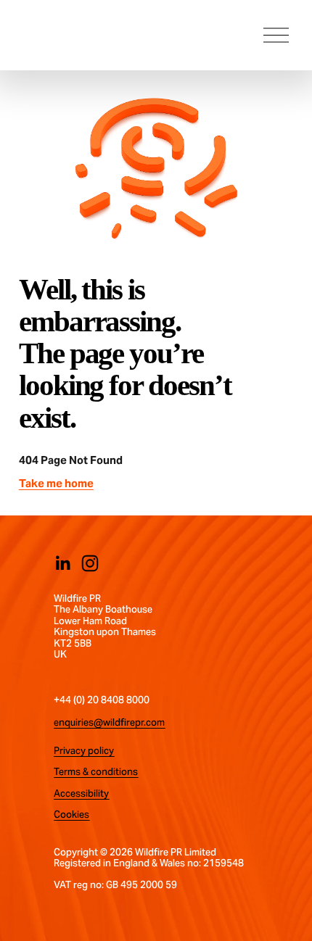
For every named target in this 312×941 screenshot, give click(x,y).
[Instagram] (90, 563)
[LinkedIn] (62, 563)
